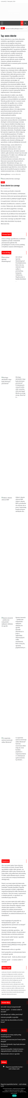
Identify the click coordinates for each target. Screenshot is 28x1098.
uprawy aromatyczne (6, 988)
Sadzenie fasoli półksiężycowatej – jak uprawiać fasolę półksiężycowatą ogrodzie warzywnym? (14, 944)
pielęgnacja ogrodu (17, 980)
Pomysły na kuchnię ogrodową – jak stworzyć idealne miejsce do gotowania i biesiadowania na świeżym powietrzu (14, 932)
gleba (13, 988)
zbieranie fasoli (20, 992)
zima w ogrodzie (21, 986)
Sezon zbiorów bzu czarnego (10, 185)
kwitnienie (16, 990)
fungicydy (4, 994)
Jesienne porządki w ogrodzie (9, 1017)
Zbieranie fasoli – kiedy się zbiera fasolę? (14, 957)
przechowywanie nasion (7, 984)
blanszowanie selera (6, 982)
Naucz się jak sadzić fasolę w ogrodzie (16, 28)
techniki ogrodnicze (16, 982)
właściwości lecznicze (12, 994)
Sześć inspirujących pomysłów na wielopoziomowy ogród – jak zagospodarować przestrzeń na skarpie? (13, 922)
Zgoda (14, 1095)
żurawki (14, 992)
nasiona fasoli (17, 976)
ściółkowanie (18, 988)
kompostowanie (9, 976)
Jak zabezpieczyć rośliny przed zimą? (12, 1014)
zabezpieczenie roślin (18, 984)
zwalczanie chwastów (7, 972)
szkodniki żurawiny (16, 972)
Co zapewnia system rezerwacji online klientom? (21, 740)
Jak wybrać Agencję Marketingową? (20, 259)
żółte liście (14, 986)
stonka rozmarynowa (7, 986)
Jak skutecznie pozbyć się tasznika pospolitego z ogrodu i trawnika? (14, 885)
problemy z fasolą (6, 990)
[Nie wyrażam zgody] (26, 1092)
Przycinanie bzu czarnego (9, 927)
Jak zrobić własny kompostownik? (11, 1007)
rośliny (11, 990)
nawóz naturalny (17, 978)
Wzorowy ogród (14, 10)
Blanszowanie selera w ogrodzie (11, 949)
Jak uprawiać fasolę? (8, 940)
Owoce (2, 182)
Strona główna (5, 174)
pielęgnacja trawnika (12, 974)
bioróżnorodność (9, 980)
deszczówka (9, 992)
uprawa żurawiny (9, 978)
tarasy (22, 988)
